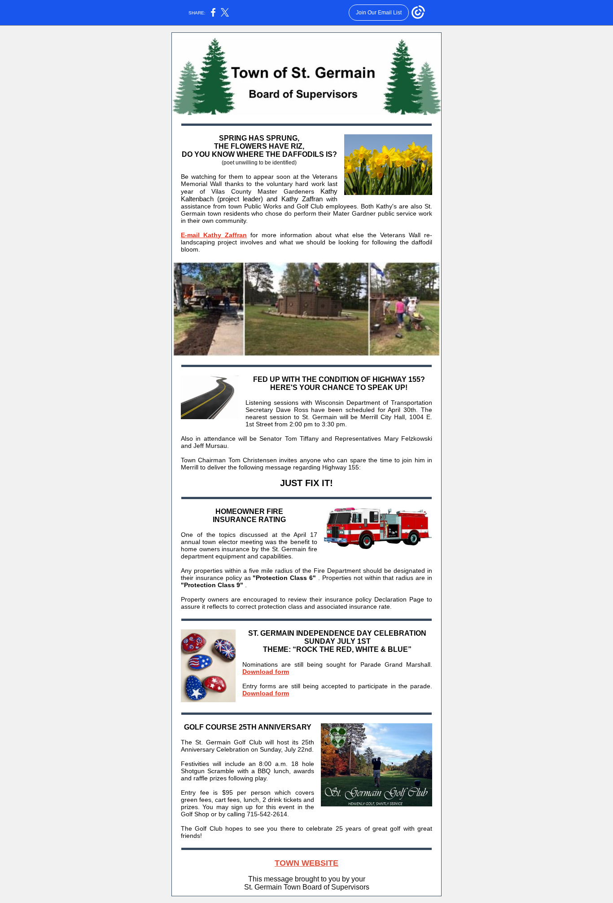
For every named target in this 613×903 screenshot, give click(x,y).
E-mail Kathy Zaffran (214, 235)
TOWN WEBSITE (306, 863)
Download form (265, 671)
